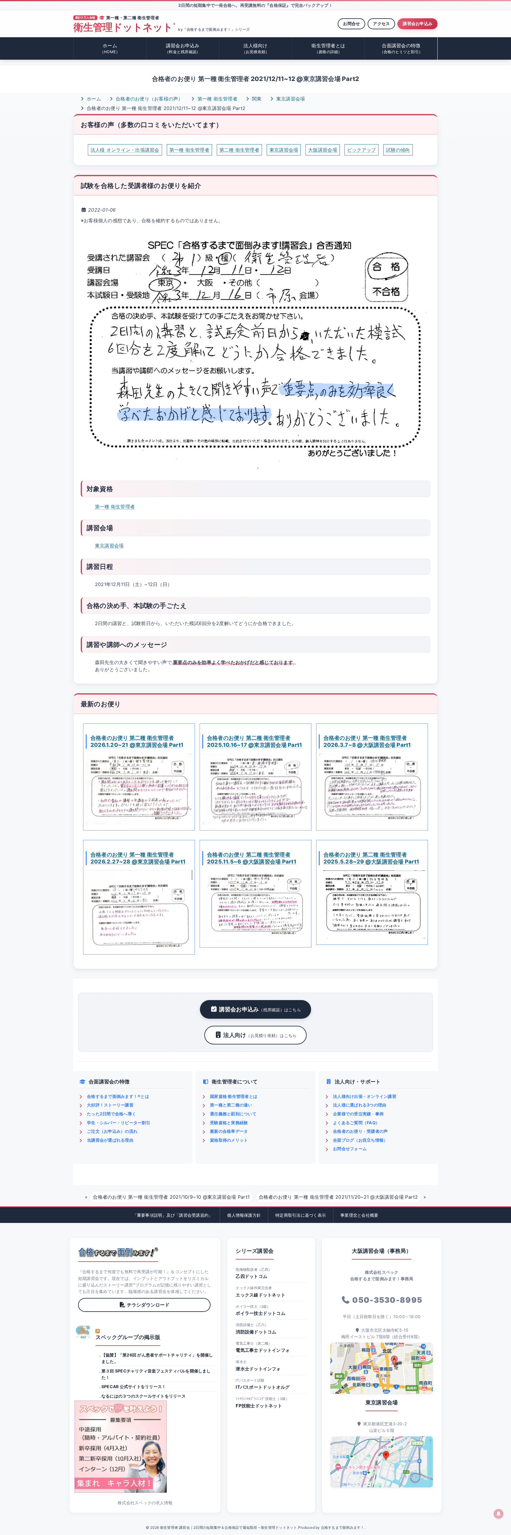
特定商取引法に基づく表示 (300, 1215)
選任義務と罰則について (233, 1113)
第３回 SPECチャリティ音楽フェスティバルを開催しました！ (156, 1374)
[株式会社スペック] (83, 1332)
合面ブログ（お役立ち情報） (360, 1140)
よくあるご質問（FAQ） (356, 1122)
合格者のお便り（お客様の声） (148, 99)
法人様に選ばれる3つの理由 (359, 1104)
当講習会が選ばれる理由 (110, 1140)
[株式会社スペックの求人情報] (145, 1447)
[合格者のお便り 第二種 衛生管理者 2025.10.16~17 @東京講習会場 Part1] (255, 788)
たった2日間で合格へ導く (111, 1113)
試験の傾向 (398, 150)
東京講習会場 (290, 99)
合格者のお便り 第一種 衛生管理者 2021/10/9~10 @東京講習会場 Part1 (171, 1197)
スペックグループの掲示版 (128, 1337)
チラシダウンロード (148, 1305)
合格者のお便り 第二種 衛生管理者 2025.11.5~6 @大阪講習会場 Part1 (251, 858)
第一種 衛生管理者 (216, 99)
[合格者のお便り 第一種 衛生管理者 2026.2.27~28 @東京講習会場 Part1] (139, 909)
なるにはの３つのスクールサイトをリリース (143, 1395)
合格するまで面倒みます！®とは (118, 1096)
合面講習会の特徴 (401, 48)
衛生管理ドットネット (124, 27)
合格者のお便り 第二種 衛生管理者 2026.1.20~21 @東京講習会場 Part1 (136, 741)
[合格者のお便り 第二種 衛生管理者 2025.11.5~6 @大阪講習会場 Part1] (255, 905)
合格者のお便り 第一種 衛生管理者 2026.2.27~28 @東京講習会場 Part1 (137, 858)
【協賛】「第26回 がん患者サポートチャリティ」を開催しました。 (157, 1358)
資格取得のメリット (229, 1140)
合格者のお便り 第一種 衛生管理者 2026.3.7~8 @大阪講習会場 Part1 (367, 741)
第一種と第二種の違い (231, 1104)
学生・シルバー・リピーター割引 (118, 1122)
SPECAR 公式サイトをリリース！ (133, 1386)
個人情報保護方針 (244, 1215)
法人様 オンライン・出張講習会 (124, 150)
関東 (256, 99)
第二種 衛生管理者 (239, 150)
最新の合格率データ (229, 1131)
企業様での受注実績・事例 (358, 1113)
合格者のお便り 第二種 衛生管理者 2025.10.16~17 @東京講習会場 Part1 (254, 741)
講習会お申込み (417, 23)
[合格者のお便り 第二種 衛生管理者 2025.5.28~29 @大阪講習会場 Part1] (372, 904)
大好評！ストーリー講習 (110, 1104)
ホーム (110, 48)
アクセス (381, 23)
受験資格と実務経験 (229, 1122)
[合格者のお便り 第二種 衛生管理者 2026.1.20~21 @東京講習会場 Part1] (139, 788)
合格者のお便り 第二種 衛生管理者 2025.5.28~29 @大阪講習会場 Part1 (371, 858)
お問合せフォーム (350, 1148)
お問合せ (351, 23)
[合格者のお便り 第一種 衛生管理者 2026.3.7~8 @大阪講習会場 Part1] (372, 788)
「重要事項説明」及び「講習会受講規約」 (173, 1215)
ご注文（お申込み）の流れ (112, 1131)
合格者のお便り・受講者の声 (360, 1131)
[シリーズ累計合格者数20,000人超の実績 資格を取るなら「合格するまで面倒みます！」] (118, 1252)
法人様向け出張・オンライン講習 (364, 1096)
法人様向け (255, 48)
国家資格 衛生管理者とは (233, 1096)
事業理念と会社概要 (359, 1215)
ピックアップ (361, 150)
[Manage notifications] (498, 1513)
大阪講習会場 (322, 150)
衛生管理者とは (328, 48)
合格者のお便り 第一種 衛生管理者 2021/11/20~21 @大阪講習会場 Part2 (338, 1197)
